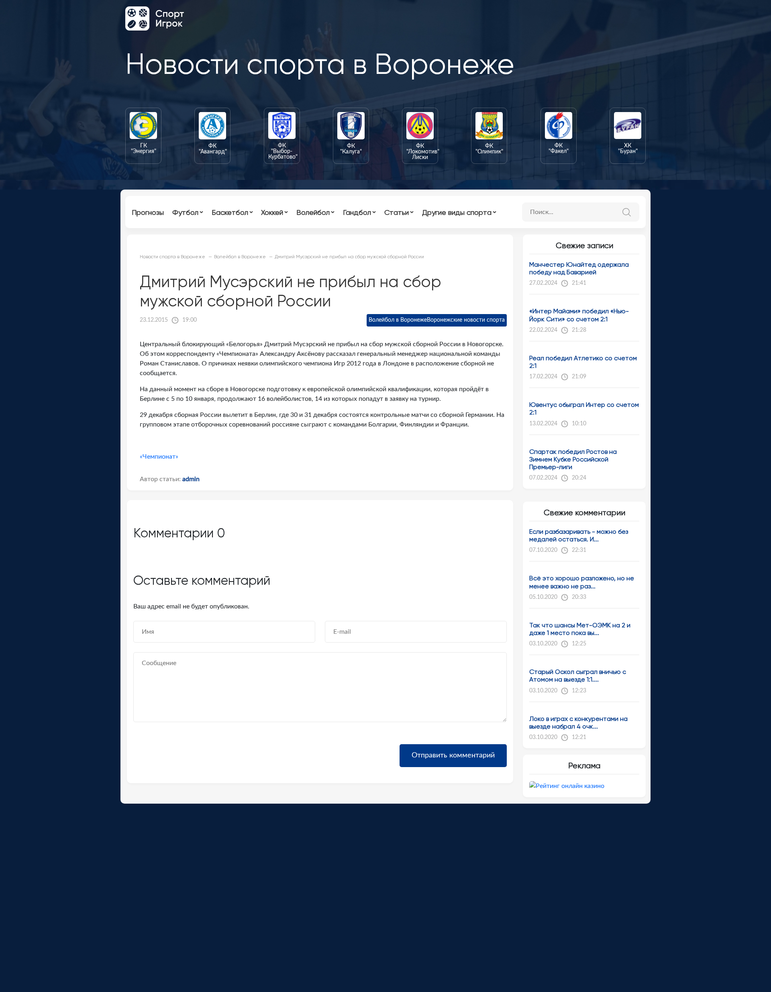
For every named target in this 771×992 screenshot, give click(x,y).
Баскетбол (230, 212)
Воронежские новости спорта (466, 320)
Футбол (185, 212)
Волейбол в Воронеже (398, 320)
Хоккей (272, 212)
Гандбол (357, 212)
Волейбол (313, 212)
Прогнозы (148, 212)
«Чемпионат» (159, 456)
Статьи (396, 212)
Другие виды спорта (457, 212)
